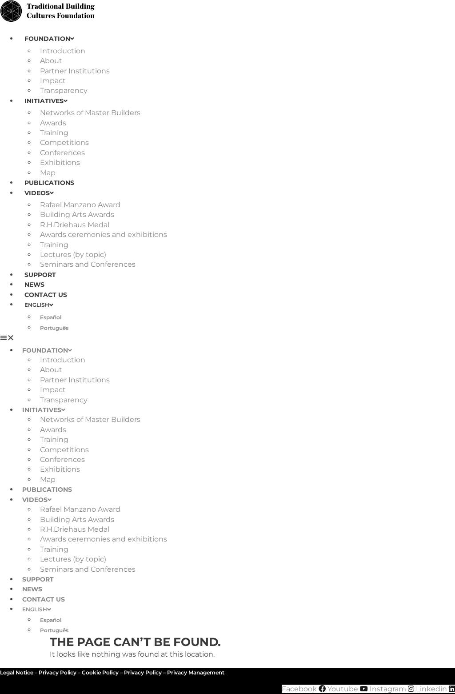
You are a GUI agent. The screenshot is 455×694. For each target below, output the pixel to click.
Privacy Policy (57, 672)
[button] (227, 338)
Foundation (47, 39)
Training (54, 132)
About (51, 60)
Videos (37, 193)
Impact (53, 80)
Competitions (64, 142)
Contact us (45, 295)
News (34, 285)
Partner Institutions (75, 71)
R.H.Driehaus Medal (74, 225)
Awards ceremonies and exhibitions (103, 234)
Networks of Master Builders (90, 112)
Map (48, 172)
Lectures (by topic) (73, 254)
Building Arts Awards (77, 214)
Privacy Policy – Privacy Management (174, 672)
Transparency (64, 90)
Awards (53, 123)
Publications (49, 183)
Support (40, 275)
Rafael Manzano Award (80, 205)
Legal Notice (16, 672)
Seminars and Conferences (88, 264)
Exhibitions (60, 162)
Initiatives (44, 101)
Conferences (62, 152)
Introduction (62, 51)
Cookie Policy (100, 672)
